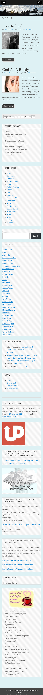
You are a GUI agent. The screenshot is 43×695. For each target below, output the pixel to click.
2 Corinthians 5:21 (15, 414)
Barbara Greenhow (10, 73)
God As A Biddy (15, 70)
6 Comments (28, 29)
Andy (4, 252)
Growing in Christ (13, 198)
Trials (9, 214)
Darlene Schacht (8, 274)
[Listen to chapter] (23, 414)
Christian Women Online (24, 690)
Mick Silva (6, 313)
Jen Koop (5, 291)
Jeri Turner (6, 293)
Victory (9, 220)
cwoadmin (6, 271)
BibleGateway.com (9, 417)
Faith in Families (13, 187)
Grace (9, 192)
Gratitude (10, 195)
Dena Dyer (6, 277)
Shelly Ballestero (8, 326)
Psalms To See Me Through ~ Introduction (17, 565)
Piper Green (6, 318)
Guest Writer (7, 282)
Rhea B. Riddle (7, 321)
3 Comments (32, 73)
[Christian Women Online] (21, 10)
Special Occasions (13, 209)
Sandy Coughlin (8, 324)
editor (4, 280)
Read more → (8, 60)
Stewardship (11, 211)
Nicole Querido (8, 29)
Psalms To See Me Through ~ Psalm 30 (16, 560)
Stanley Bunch (12, 350)
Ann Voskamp (7, 255)
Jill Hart (5, 296)
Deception (10, 179)
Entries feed (11, 383)
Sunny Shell (6, 329)
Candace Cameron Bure (11, 266)
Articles (9, 173)
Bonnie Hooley (7, 263)
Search (5, 232)
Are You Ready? (27, 347)
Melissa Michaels (8, 310)
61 (30, 117)
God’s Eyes (18, 363)
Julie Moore (6, 299)
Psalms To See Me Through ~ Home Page (17, 569)
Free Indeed (12, 26)
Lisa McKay (6, 304)
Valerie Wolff (6, 335)
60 (26, 117)
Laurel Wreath (7, 302)
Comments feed (13, 386)
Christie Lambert (8, 269)
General (10, 190)
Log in (9, 380)
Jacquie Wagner (8, 288)
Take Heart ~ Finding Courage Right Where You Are (21, 525)
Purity (9, 203)
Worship (10, 223)
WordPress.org (12, 388)
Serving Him (11, 206)
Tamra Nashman (8, 332)
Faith (9, 184)
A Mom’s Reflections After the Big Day (22, 361)
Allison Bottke (7, 249)
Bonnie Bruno (7, 260)
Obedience (11, 201)
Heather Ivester (8, 285)
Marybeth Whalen (8, 307)
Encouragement (13, 181)
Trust (9, 217)
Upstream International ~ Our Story (17, 460)
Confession (11, 176)
